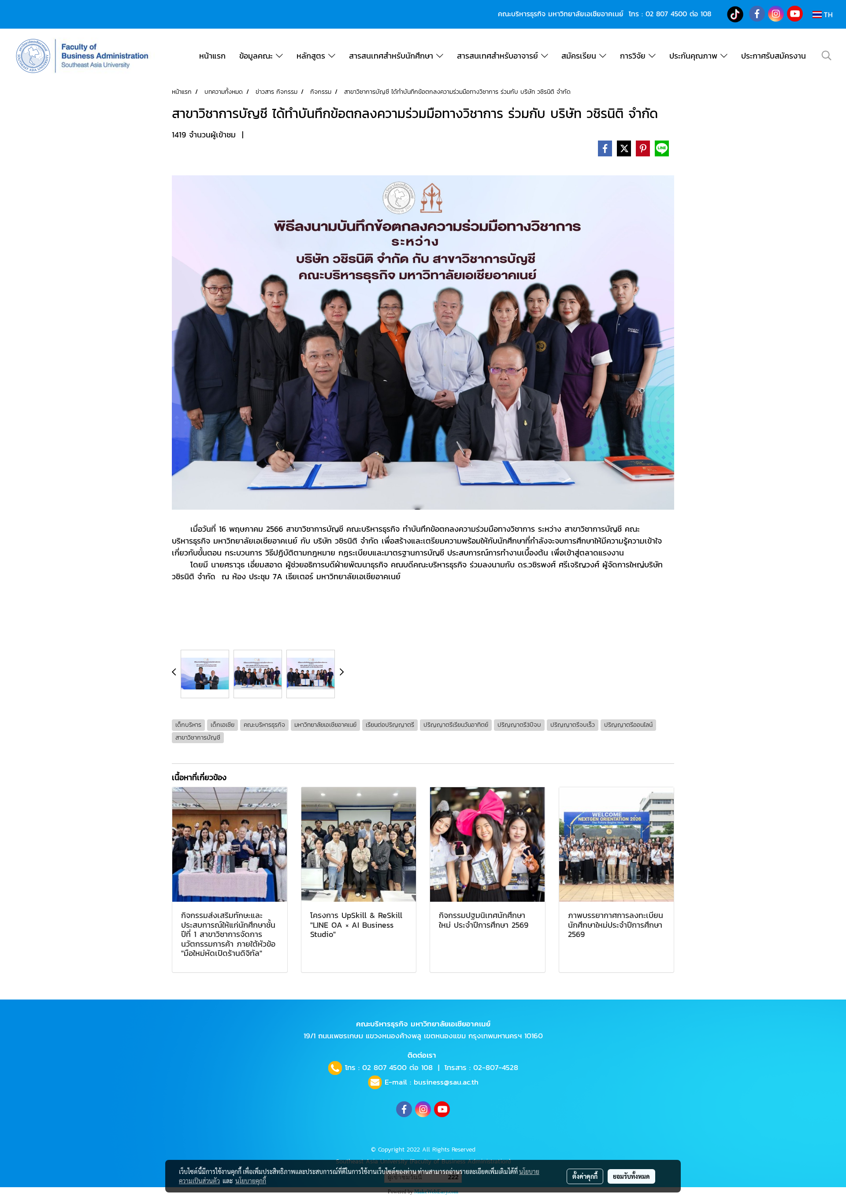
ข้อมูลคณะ (257, 56)
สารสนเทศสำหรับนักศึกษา (392, 56)
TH (827, 14)
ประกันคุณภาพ (694, 56)
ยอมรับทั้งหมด (631, 1176)
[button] (826, 55)
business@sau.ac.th (446, 1082)
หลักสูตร (312, 56)
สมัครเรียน (580, 56)
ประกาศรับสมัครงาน (773, 56)
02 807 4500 (666, 13)
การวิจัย (634, 56)
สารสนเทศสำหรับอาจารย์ (499, 56)
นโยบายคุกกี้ (250, 1181)
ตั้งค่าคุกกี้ (584, 1176)
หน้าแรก (212, 56)
